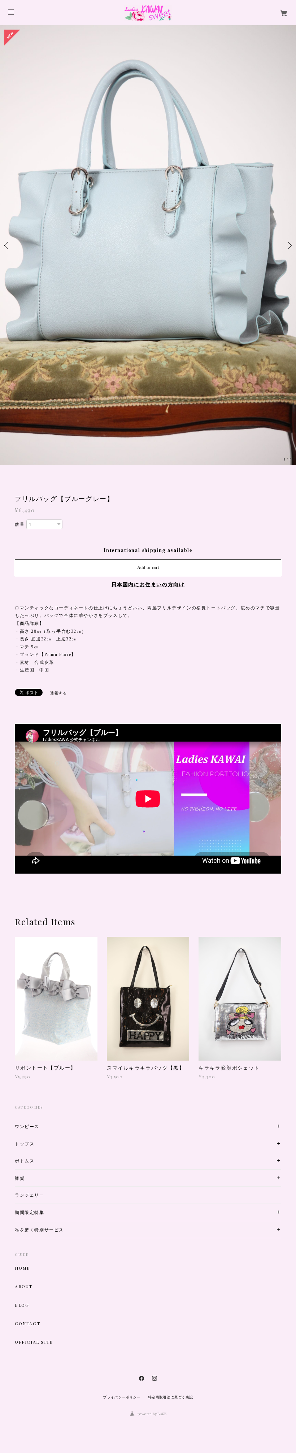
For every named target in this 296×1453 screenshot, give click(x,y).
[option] (148, 173)
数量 (20, 380)
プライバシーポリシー (121, 1253)
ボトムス (24, 1016)
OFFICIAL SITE (34, 1197)
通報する (58, 549)
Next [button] (289, 173)
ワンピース (27, 982)
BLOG (22, 1160)
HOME (22, 1123)
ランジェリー (29, 1051)
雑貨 (20, 1034)
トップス (24, 999)
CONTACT (27, 1179)
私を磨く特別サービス (39, 1085)
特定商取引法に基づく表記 (170, 1253)
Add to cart (148, 423)
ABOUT (23, 1142)
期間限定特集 (29, 1068)
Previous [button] (7, 173)
